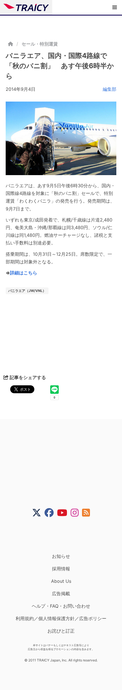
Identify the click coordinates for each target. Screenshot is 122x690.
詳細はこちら (23, 273)
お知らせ (61, 556)
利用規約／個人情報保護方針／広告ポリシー (61, 618)
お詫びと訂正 (61, 631)
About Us (61, 581)
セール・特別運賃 (40, 44)
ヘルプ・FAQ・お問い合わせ (61, 606)
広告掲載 (61, 593)
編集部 (109, 89)
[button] (114, 7)
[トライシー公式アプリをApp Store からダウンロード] (64, 535)
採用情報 (61, 568)
